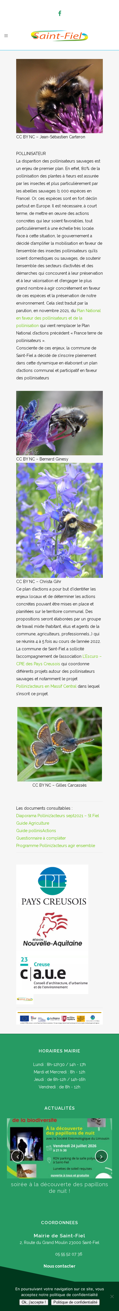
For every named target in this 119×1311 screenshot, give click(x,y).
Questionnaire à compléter (41, 838)
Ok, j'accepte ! (34, 1302)
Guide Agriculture (32, 823)
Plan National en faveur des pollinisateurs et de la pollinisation (58, 318)
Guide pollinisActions (36, 830)
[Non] (112, 1296)
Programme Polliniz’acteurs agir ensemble (55, 845)
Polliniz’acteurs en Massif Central (46, 686)
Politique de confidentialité (75, 1302)
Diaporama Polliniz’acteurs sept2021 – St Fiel (57, 815)
